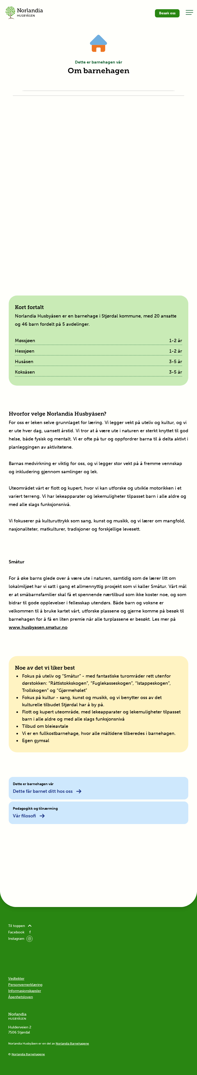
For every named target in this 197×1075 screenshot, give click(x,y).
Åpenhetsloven (20, 997)
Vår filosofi (24, 816)
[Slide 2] (96, 265)
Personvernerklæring (25, 985)
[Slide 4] (105, 265)
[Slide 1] (91, 265)
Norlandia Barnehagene (72, 1043)
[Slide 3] (101, 265)
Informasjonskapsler (24, 991)
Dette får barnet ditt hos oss (43, 791)
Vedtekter (16, 978)
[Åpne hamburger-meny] (189, 12)
